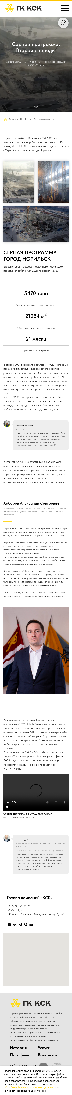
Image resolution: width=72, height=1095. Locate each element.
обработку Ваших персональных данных (28, 1087)
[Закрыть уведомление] (69, 1069)
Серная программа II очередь (46, 773)
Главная (12, 773)
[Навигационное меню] (65, 8)
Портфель (24, 773)
